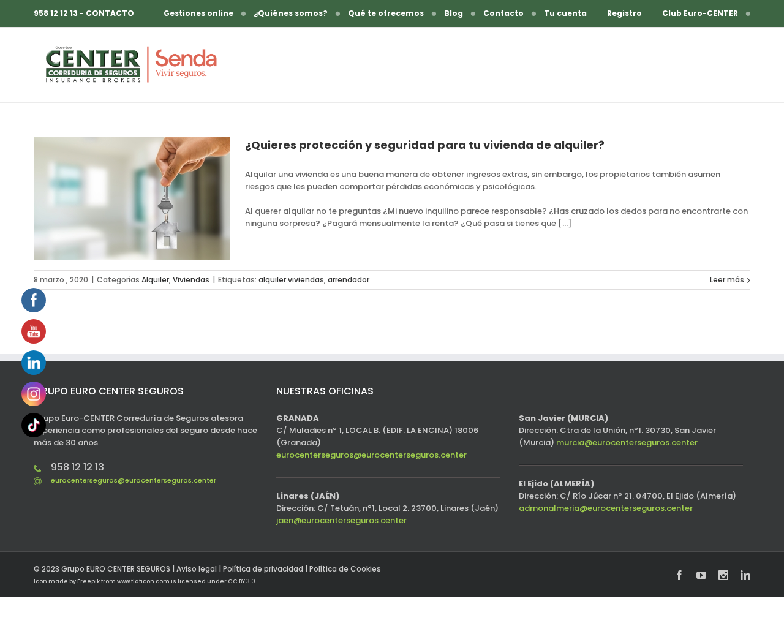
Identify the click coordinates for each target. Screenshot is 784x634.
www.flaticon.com (143, 581)
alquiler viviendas (291, 279)
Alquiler (155, 279)
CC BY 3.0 (241, 581)
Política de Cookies (345, 569)
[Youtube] (701, 575)
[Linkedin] (745, 575)
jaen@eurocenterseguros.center (341, 520)
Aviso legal (196, 569)
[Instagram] (723, 575)
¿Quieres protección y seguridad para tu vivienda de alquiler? (425, 145)
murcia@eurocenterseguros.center (627, 442)
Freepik (88, 581)
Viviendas (191, 279)
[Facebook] (679, 575)
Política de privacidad (263, 569)
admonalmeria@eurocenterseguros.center (606, 508)
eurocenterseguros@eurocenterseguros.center (133, 480)
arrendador (348, 279)
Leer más (727, 279)
